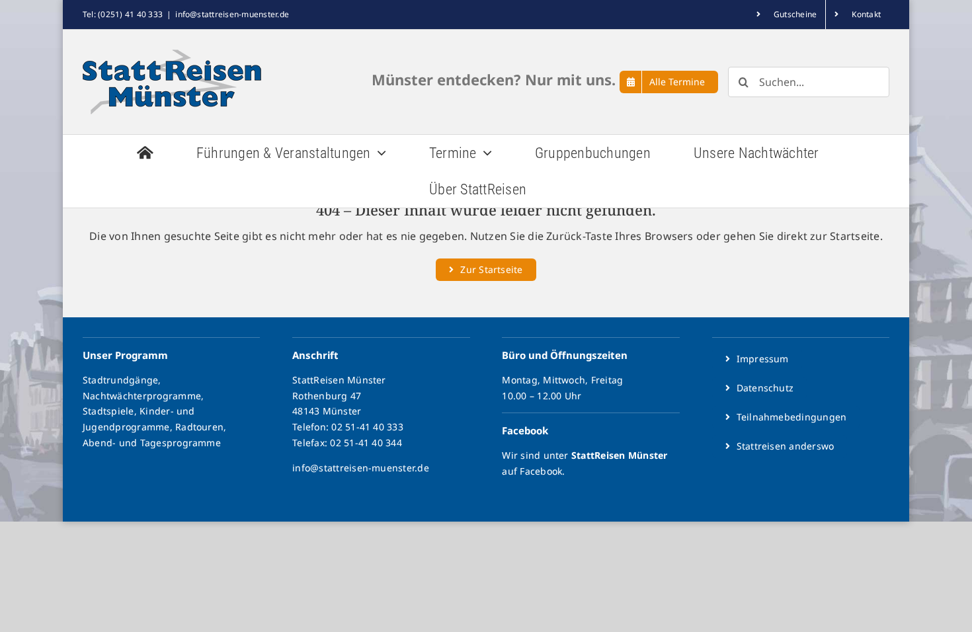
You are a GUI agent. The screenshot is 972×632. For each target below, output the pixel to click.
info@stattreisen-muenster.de (232, 14)
